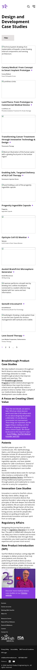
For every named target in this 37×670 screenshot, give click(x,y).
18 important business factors (14, 476)
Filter (6, 38)
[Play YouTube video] (18, 578)
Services (3, 603)
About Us (4, 613)
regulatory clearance (17, 530)
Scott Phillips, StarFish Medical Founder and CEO (18, 435)
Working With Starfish (7, 610)
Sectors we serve (6, 607)
